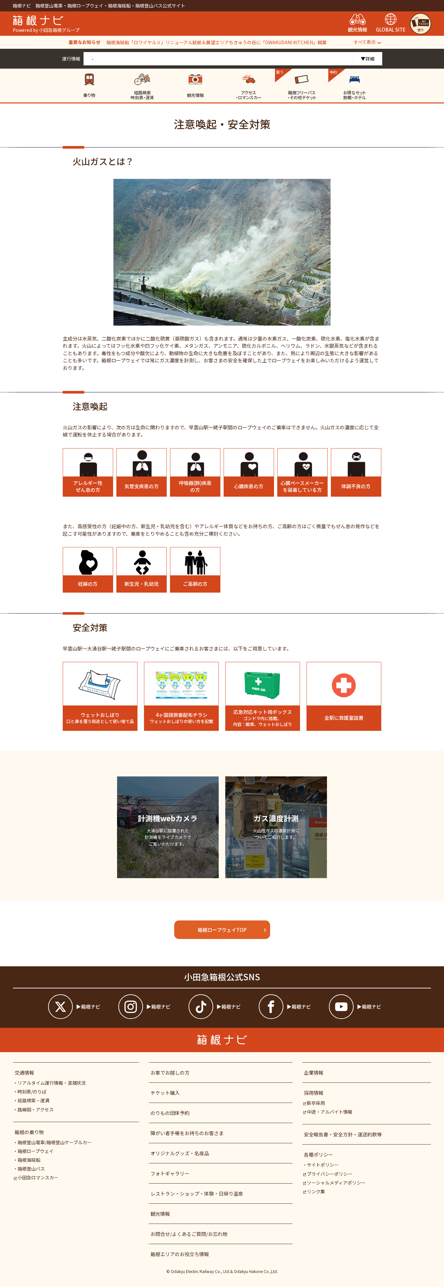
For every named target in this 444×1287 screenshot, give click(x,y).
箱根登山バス (31, 1168)
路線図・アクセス (36, 1109)
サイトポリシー (323, 1164)
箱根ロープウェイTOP (222, 929)
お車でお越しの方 (169, 1072)
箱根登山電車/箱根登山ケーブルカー (55, 1142)
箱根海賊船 (29, 1160)
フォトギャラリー (169, 1173)
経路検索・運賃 (33, 1100)
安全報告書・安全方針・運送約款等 (343, 1134)
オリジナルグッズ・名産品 (179, 1153)
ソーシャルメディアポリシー (336, 1182)
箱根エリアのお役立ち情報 (179, 1254)
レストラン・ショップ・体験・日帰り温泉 (196, 1193)
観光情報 (160, 1213)
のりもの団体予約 (169, 1112)
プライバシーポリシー (329, 1174)
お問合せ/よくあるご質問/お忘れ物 (189, 1233)
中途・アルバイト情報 (329, 1111)
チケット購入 (165, 1092)
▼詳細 (367, 58)
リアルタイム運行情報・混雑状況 (52, 1082)
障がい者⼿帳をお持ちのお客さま (187, 1133)
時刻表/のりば (32, 1091)
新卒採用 (316, 1103)
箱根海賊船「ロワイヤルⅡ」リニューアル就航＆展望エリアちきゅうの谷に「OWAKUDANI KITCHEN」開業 (216, 42)
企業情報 (313, 1072)
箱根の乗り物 (29, 1132)
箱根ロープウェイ (36, 1151)
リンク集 (316, 1191)
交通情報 (24, 1072)
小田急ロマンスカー (38, 1177)
